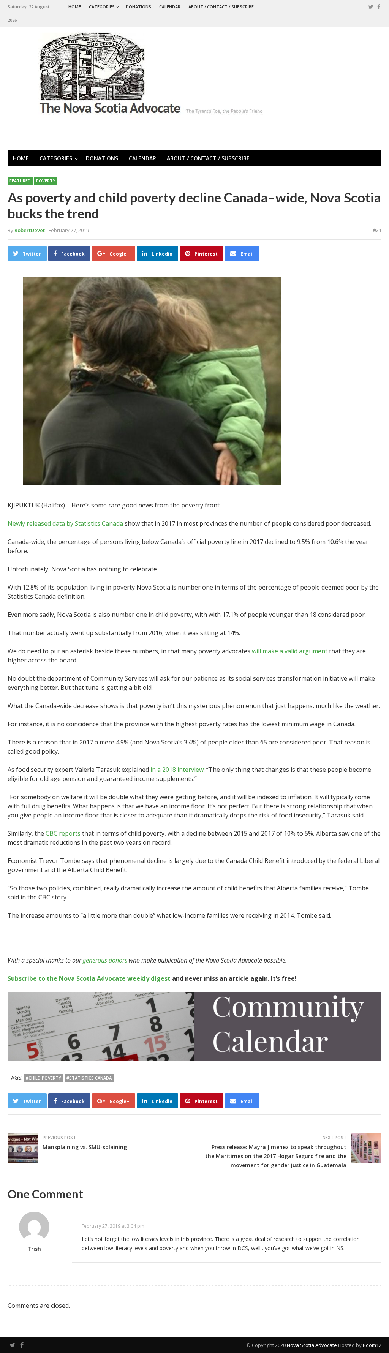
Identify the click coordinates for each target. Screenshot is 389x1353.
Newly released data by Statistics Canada (65, 523)
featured (20, 180)
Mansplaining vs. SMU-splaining (85, 1147)
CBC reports (63, 833)
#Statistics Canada (89, 1078)
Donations (138, 6)
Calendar (169, 6)
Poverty (45, 180)
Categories (102, 6)
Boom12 (372, 1345)
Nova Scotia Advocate (312, 1345)
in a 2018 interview (177, 769)
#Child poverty (43, 1078)
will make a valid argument (289, 651)
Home (74, 6)
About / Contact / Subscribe (221, 6)
